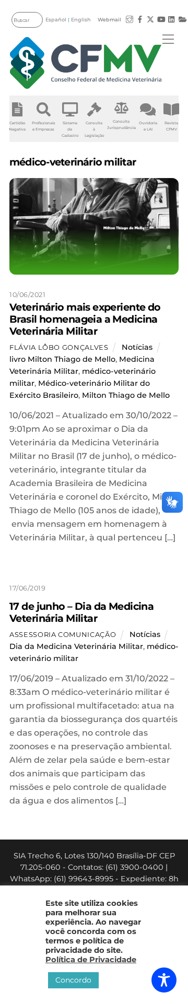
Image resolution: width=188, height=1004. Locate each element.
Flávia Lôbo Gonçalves (59, 347)
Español (55, 19)
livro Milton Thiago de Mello (62, 359)
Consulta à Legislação (94, 129)
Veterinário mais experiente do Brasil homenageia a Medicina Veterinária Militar (85, 319)
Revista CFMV (171, 126)
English (81, 19)
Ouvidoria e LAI (148, 126)
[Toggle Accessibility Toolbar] (164, 980)
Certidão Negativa (17, 126)
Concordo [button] (73, 980)
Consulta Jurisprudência (121, 124)
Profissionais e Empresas (43, 126)
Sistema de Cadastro (70, 129)
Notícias (137, 347)
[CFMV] (85, 63)
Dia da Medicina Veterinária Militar (76, 646)
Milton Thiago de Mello (126, 395)
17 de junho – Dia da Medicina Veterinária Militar (81, 612)
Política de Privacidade (90, 959)
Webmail (109, 19)
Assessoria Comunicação (62, 634)
